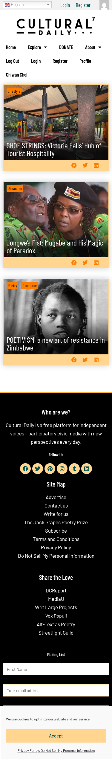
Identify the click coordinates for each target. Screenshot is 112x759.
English (17, 4)
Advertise (56, 497)
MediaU (56, 599)
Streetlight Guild (56, 632)
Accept (56, 735)
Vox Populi (56, 615)
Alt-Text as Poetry (56, 624)
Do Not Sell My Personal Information (56, 556)
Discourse (15, 188)
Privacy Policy (56, 547)
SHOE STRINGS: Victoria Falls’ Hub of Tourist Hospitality (54, 149)
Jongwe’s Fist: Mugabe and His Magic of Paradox (55, 246)
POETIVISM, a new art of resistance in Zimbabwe (56, 343)
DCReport (56, 590)
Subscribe (56, 531)
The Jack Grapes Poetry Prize (56, 522)
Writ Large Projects (56, 607)
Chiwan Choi (16, 74)
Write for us (56, 514)
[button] (74, 165)
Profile (85, 61)
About (90, 47)
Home (11, 47)
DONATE (66, 47)
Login (65, 5)
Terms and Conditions (56, 539)
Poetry (12, 285)
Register (83, 5)
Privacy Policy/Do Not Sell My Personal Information (56, 750)
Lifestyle (14, 91)
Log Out (12, 61)
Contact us (56, 505)
